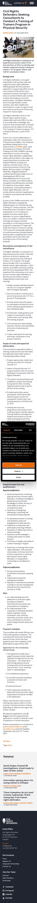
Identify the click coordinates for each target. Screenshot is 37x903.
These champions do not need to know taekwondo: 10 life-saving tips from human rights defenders (18, 796)
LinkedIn (8, 894)
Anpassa (17, 471)
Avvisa (18, 477)
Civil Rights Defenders (7, 3)
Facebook (9, 887)
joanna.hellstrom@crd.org (13, 727)
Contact (6, 843)
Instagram (9, 891)
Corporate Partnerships (11, 864)
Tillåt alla (18, 465)
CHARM (19, 147)
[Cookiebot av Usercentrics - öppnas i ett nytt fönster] (26, 424)
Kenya (11, 803)
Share (7, 741)
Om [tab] (30, 430)
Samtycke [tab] (6, 430)
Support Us (7, 861)
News (11, 33)
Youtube (8, 898)
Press (5, 859)
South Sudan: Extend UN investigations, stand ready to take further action (18, 768)
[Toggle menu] (32, 3)
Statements (26, 774)
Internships (7, 881)
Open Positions (8, 878)
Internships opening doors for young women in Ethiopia (18, 781)
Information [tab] (18, 430)
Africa (5, 33)
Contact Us (7, 866)
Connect (6, 875)
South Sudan (14, 774)
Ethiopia (12, 786)
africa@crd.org (9, 729)
